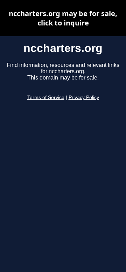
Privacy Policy (84, 97)
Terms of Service (45, 97)
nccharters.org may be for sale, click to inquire (63, 18)
